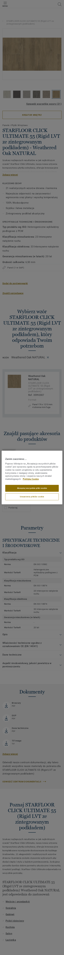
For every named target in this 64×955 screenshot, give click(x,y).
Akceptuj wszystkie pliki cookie (32, 488)
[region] (32, 477)
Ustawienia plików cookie (32, 497)
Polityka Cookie (31, 479)
